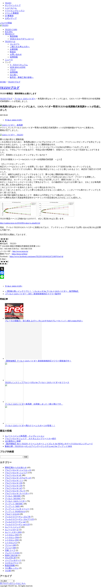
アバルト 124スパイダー (25, 99)
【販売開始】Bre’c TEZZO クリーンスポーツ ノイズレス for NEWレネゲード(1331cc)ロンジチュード (49, 444)
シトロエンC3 (11, 543)
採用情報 (14, 57)
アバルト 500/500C (13, 496)
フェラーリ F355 (12, 553)
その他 (8, 571)
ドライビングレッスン (15, 10)
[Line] (50, 277)
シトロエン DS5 (12, 540)
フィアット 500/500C (14, 504)
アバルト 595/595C (13, 499)
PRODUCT (9, 34)
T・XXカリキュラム (19, 65)
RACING (9, 32)
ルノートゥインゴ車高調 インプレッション (24, 436)
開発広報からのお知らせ (16, 467)
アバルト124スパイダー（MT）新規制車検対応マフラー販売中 (33, 294)
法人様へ (14, 75)
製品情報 (14, 36)
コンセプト (15, 44)
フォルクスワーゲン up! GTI (17, 524)
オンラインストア (13, 5)
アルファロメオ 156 (13, 486)
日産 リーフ (10, 550)
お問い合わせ (16, 54)
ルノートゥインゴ (13, 527)
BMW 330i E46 (11, 555)
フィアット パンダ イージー (17, 509)
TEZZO (8, 3)
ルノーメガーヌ (12, 530)
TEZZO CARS (11, 29)
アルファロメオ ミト (14, 480)
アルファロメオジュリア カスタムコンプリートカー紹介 (30, 438)
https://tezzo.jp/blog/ (19, 254)
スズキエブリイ (12, 563)
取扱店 (13, 52)
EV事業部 (9, 16)
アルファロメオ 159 (13, 483)
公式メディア (11, 18)
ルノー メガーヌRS (13, 532)
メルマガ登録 (6, 23)
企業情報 (14, 49)
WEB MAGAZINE (17, 67)
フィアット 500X (12, 506)
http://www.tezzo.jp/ (20, 251)
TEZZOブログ (14, 82)
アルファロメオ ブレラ (15, 491)
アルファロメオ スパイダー (17, 493)
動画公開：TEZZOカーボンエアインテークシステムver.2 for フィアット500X (38, 446)
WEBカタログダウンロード (22, 39)
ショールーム (11, 8)
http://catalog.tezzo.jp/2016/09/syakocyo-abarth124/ (20, 223)
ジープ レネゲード (13, 560)
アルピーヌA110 (12, 514)
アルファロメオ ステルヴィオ (18, 478)
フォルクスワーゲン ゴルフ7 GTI (19, 519)
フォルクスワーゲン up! (15, 522)
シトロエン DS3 (12, 535)
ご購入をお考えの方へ (20, 47)
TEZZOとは (10, 41)
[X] (50, 269)
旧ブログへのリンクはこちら (13, 583)
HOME (3, 82)
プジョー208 (10, 545)
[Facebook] (50, 273)
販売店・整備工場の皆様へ (22, 77)
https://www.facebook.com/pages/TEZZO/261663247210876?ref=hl (36, 256)
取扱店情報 (10, 565)
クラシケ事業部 (12, 13)
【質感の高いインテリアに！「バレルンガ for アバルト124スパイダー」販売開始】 (42, 291)
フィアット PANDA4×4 (15, 511)
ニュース (9, 60)
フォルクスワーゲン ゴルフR (17, 517)
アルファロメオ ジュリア (16, 473)
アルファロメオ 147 (13, 488)
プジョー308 (10, 548)
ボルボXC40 (10, 558)
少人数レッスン (12, 568)
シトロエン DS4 (12, 537)
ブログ (13, 70)
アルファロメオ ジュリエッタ (18, 470)
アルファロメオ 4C (13, 475)
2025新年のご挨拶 (13, 441)
